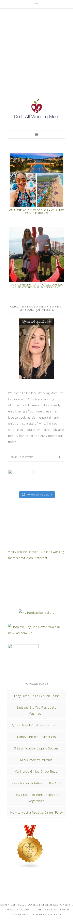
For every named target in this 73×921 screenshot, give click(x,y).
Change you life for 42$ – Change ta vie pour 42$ (36, 212)
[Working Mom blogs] (30, 867)
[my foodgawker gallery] (36, 612)
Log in (56, 914)
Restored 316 (63, 904)
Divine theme (38, 904)
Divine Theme (41, 909)
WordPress (40, 914)
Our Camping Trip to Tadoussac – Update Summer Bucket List (36, 286)
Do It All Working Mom (36, 110)
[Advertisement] (36, 48)
